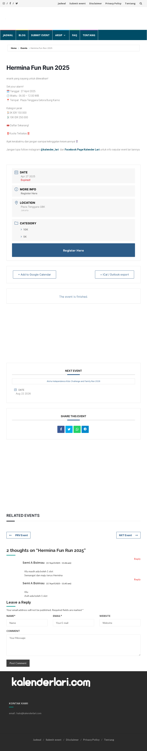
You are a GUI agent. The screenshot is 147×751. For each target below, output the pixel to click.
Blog (22, 35)
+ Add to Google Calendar (34, 274)
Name (10, 616)
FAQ (74, 35)
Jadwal (62, 3)
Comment (13, 631)
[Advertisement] (76, 18)
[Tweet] (69, 429)
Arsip (58, 35)
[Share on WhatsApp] (77, 429)
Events (24, 48)
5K (25, 236)
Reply (137, 558)
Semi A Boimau (33, 562)
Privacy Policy (113, 3)
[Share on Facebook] (61, 429)
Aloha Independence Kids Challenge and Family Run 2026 (73, 381)
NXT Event (125, 535)
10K (25, 229)
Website (104, 616)
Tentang (130, 3)
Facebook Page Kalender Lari (82, 149)
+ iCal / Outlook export (114, 274)
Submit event (77, 3)
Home (14, 48)
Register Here (29, 193)
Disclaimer (95, 3)
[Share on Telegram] (85, 429)
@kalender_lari (50, 149)
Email (57, 616)
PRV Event (21, 535)
